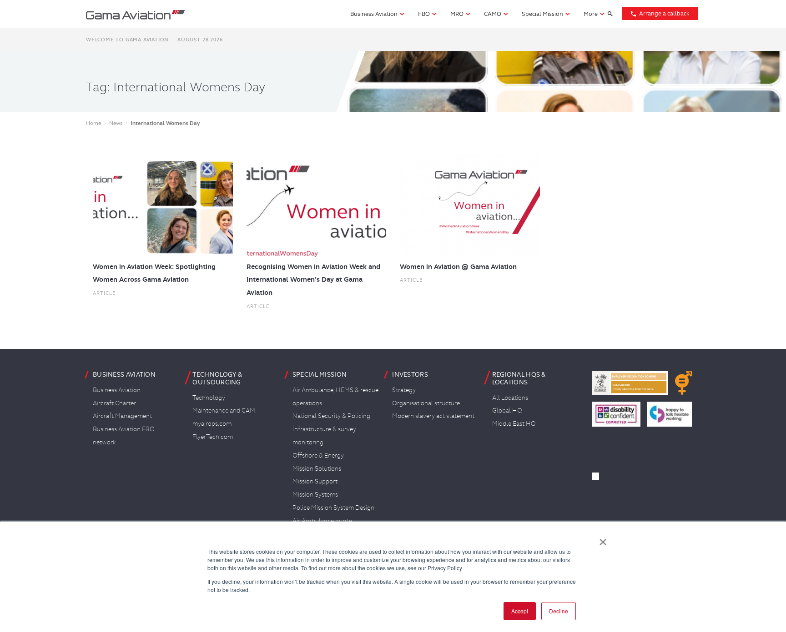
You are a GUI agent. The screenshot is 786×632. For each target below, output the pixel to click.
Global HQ (507, 410)
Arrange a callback (660, 13)
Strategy (404, 390)
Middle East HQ (514, 423)
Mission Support (315, 481)
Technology (208, 397)
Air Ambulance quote (322, 521)
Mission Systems (315, 494)
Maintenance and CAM (223, 410)
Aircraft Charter (114, 403)
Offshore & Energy (318, 455)
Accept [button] (519, 611)
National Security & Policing (331, 416)
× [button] (603, 539)
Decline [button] (558, 611)
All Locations (510, 397)
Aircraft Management (122, 416)
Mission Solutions (316, 468)
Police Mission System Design (333, 507)
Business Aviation (117, 390)
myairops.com (212, 423)
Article (104, 293)
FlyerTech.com (212, 437)
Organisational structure (426, 403)
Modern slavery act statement (433, 416)
